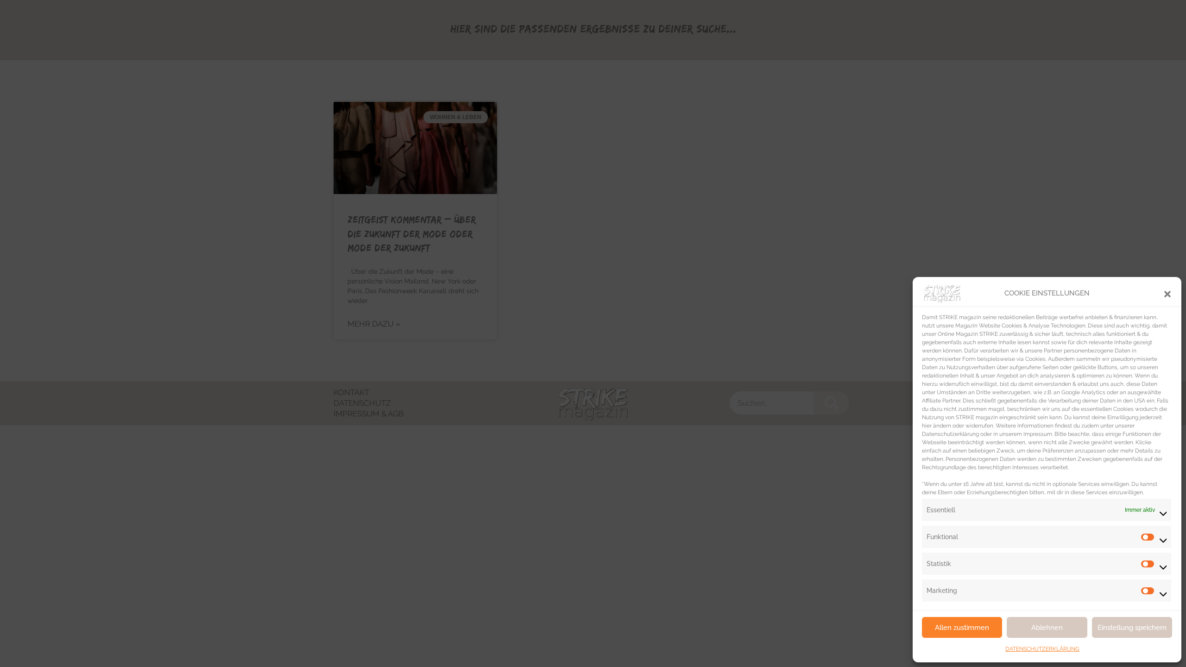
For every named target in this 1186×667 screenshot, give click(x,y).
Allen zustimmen (962, 627)
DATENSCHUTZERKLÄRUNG (1042, 649)
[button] (1167, 293)
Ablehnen (1047, 627)
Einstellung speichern (1132, 627)
